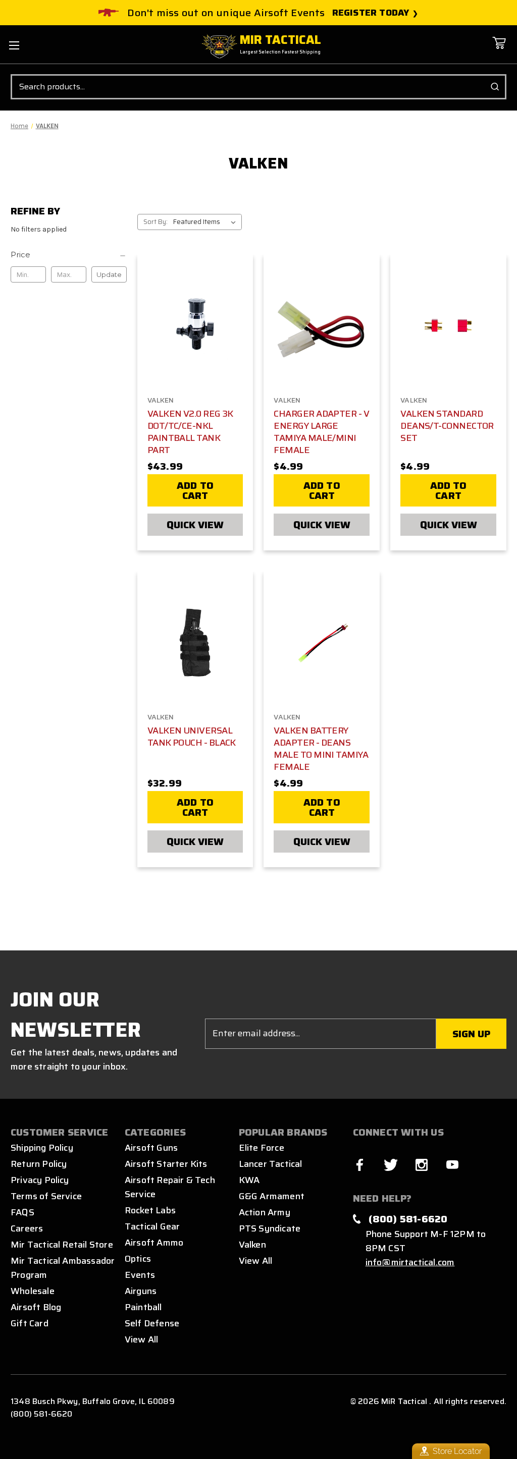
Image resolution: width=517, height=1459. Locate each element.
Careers (27, 1228)
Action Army (264, 1212)
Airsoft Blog (36, 1307)
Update (109, 274)
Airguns (141, 1291)
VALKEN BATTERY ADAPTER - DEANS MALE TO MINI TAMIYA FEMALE (321, 748)
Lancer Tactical (270, 1164)
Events (140, 1275)
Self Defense (152, 1323)
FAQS (22, 1212)
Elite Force (261, 1148)
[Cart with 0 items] (499, 50)
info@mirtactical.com (410, 1262)
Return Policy (39, 1164)
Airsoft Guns (151, 1148)
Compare (192, 326)
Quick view (195, 525)
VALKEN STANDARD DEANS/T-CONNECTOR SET (447, 426)
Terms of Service (46, 1196)
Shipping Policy (42, 1148)
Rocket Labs (150, 1210)
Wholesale (33, 1291)
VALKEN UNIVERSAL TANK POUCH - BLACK (191, 736)
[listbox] (206, 222)
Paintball (143, 1307)
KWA (249, 1180)
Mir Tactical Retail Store (62, 1245)
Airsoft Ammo (154, 1243)
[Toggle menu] (14, 45)
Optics (138, 1259)
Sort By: (155, 221)
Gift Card (29, 1323)
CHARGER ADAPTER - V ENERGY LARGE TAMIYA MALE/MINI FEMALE (321, 432)
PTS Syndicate (269, 1228)
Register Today (370, 13)
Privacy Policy (40, 1180)
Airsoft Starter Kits (166, 1164)
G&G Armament (271, 1196)
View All (142, 1339)
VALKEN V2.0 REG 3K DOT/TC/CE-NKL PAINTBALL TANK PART (190, 432)
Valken (252, 1245)
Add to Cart (195, 490)
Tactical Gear (152, 1226)
